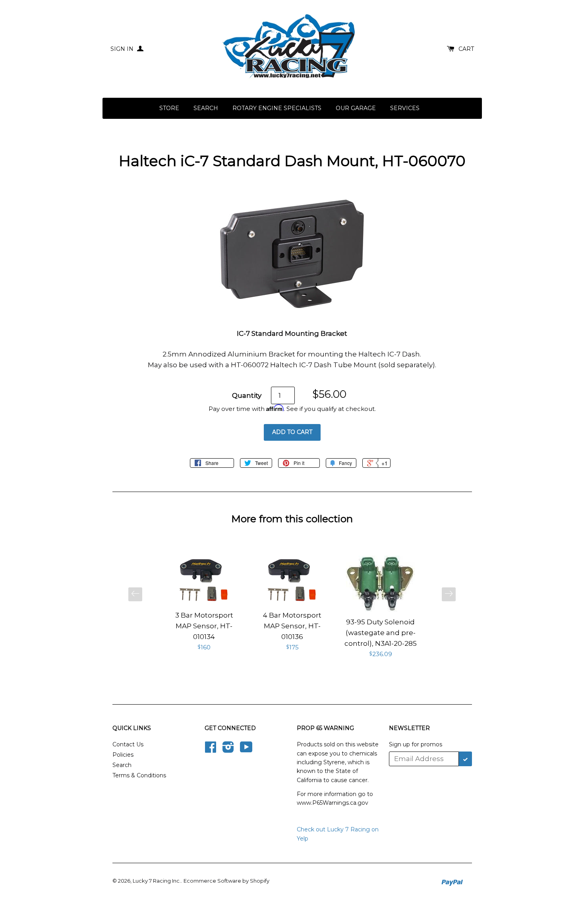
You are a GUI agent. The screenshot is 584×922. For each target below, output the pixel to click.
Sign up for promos (415, 744)
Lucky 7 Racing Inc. (157, 880)
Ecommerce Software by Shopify (226, 880)
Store (169, 108)
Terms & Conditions (139, 775)
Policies (122, 754)
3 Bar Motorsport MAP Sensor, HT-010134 (204, 626)
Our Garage (356, 108)
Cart (466, 48)
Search (205, 108)
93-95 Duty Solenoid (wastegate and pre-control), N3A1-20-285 (380, 632)
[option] (204, 604)
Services (405, 108)
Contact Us (127, 744)
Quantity (246, 395)
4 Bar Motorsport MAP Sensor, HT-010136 (292, 626)
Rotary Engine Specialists (276, 108)
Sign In (122, 48)
